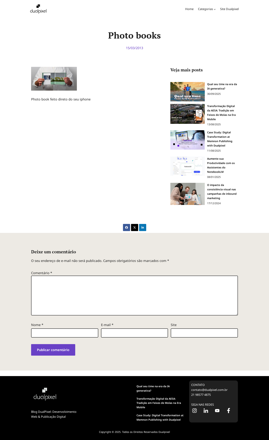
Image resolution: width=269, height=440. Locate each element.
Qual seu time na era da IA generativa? (153, 388)
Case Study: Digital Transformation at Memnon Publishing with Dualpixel (160, 417)
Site (174, 325)
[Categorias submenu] (215, 9)
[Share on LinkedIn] (142, 227)
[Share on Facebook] (126, 227)
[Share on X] (134, 227)
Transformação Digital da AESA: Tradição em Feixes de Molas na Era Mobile (159, 403)
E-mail (107, 325)
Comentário (41, 273)
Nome (37, 325)
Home (189, 9)
